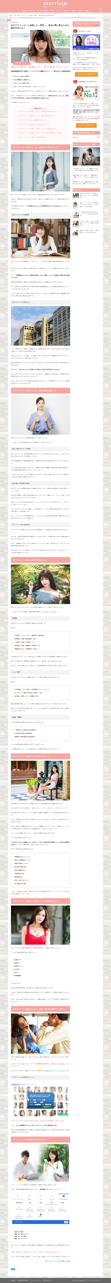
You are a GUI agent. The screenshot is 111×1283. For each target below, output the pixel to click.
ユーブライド (86, 125)
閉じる (44, 108)
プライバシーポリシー (35, 1280)
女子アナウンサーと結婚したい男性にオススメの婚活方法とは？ (37, 128)
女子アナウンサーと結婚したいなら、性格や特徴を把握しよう (36, 115)
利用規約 (13, 1280)
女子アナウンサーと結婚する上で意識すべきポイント (34, 124)
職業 (14, 1269)
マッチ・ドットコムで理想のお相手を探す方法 (32, 137)
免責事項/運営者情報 (23, 1280)
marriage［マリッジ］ (85, 1280)
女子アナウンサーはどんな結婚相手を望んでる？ (32, 120)
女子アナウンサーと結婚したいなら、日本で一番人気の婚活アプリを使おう (40, 133)
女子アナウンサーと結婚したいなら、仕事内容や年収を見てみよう (38, 111)
